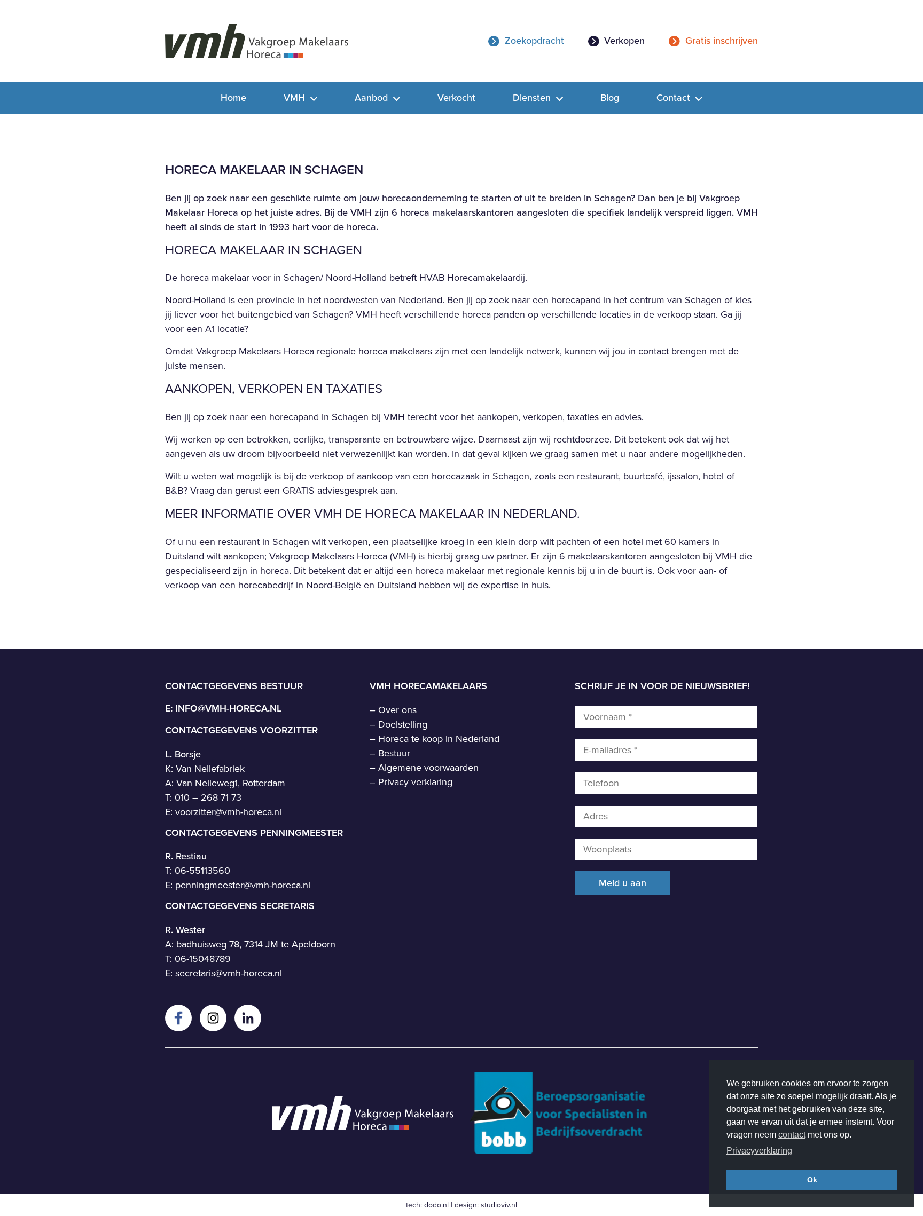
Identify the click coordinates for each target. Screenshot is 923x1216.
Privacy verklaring (415, 782)
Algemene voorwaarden (428, 768)
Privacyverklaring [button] (759, 1150)
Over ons (397, 710)
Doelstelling (402, 724)
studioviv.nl (499, 1205)
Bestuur (394, 753)
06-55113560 (202, 871)
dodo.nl (436, 1205)
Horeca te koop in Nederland (438, 739)
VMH (296, 98)
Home (233, 98)
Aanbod (372, 98)
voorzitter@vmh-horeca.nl (228, 812)
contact (791, 1134)
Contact (674, 98)
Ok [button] (812, 1179)
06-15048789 (203, 959)
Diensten (533, 98)
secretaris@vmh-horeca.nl (228, 973)
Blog (609, 98)
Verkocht (456, 98)
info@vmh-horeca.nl (228, 708)
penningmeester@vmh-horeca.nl (242, 885)
